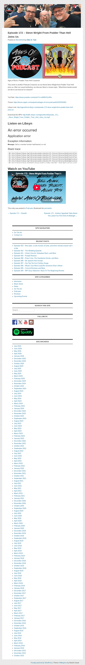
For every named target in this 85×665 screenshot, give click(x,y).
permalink (48, 208)
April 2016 (18, 640)
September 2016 (20, 628)
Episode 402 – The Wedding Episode (28, 251)
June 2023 (18, 426)
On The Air (18, 232)
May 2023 (17, 428)
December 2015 (20, 650)
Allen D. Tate (31, 40)
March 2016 (18, 643)
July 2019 (17, 543)
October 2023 (19, 416)
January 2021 (19, 498)
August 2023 (18, 421)
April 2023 (18, 431)
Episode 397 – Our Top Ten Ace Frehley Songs (31, 263)
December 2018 (20, 561)
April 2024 (18, 401)
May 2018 (17, 578)
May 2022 (17, 458)
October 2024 (19, 386)
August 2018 (18, 571)
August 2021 (18, 481)
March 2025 (18, 376)
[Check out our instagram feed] (31, 322)
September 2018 (20, 568)
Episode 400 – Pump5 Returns (25, 256)
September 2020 (20, 508)
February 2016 (19, 645)
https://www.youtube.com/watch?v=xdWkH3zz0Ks (33, 97)
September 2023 (20, 418)
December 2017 (20, 591)
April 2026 (18, 353)
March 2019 (18, 553)
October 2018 (19, 566)
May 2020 (17, 518)
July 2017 (17, 603)
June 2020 (18, 516)
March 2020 (18, 523)
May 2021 (17, 488)
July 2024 (17, 393)
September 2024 (20, 388)
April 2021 (18, 491)
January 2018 (19, 588)
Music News (18, 284)
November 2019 (20, 533)
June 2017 (18, 606)
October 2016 (19, 626)
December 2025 (20, 358)
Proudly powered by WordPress (41, 663)
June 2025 (18, 371)
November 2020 (20, 503)
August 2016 (18, 631)
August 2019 (18, 541)
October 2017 (19, 596)
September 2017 (20, 598)
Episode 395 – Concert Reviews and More (29, 268)
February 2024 (19, 406)
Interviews (17, 281)
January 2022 (19, 468)
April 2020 (18, 521)
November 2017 (20, 593)
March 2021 (18, 493)
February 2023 (19, 436)
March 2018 (18, 583)
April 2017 (18, 611)
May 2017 (17, 608)
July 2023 (17, 423)
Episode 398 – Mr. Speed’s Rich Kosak (28, 261)
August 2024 (18, 391)
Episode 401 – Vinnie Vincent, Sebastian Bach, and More (35, 253)
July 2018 (17, 573)
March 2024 (18, 403)
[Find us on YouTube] (25, 322)
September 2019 (20, 538)
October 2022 (19, 446)
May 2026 (17, 351)
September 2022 (20, 448)
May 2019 (17, 548)
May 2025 (17, 373)
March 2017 (18, 613)
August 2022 (18, 451)
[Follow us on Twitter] (20, 322)
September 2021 (20, 478)
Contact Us (18, 235)
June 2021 (18, 486)
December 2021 (20, 471)
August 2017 (18, 601)
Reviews (17, 294)
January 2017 (19, 618)
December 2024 (20, 381)
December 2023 (20, 411)
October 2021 (19, 476)
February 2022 (19, 466)
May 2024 (17, 398)
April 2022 (18, 461)
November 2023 (20, 413)
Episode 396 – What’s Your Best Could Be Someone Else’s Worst (38, 266)
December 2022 (20, 441)
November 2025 (20, 361)
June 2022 (18, 456)
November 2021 (20, 473)
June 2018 (18, 576)
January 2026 (19, 356)
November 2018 (20, 563)
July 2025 (17, 368)
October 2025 (19, 363)
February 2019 (19, 556)
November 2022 (20, 443)
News (16, 286)
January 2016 (19, 648)
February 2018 (19, 586)
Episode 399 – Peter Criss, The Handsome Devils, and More (36, 258)
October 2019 (19, 536)
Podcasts (29, 208)
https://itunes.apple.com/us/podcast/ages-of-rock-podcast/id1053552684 (40, 102)
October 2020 (19, 506)
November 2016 (20, 623)
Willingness (63, 663)
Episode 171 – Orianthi (17, 213)
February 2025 (19, 378)
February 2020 (19, 526)
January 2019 (19, 558)
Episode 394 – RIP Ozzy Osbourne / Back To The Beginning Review (39, 271)
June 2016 (18, 636)
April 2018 (18, 581)
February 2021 (19, 496)
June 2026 (18, 348)
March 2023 (18, 433)
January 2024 (19, 408)
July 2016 (17, 633)
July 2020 (17, 513)
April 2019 (18, 551)
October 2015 (19, 655)
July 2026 (17, 346)
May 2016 (17, 638)
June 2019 (18, 546)
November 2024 (20, 383)
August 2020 (18, 511)
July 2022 (17, 453)
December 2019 (20, 531)
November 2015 (20, 653)
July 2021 (17, 483)
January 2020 (19, 528)
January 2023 (19, 438)
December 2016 (20, 621)
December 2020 (20, 501)
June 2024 (18, 396)
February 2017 (19, 616)
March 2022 (18, 463)
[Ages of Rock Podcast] (42, 27)
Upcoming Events (20, 296)
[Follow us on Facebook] (14, 322)
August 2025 (18, 366)
